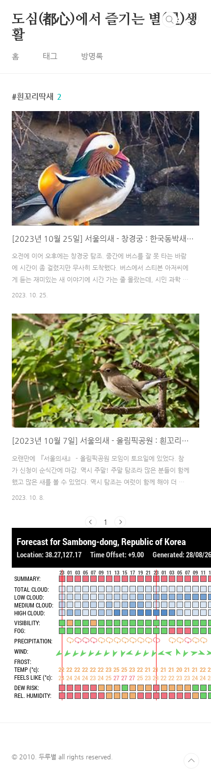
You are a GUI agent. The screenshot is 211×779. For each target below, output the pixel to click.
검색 (169, 19)
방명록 (92, 56)
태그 (50, 56)
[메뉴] (192, 19)
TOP (191, 761)
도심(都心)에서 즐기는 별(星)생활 (105, 20)
